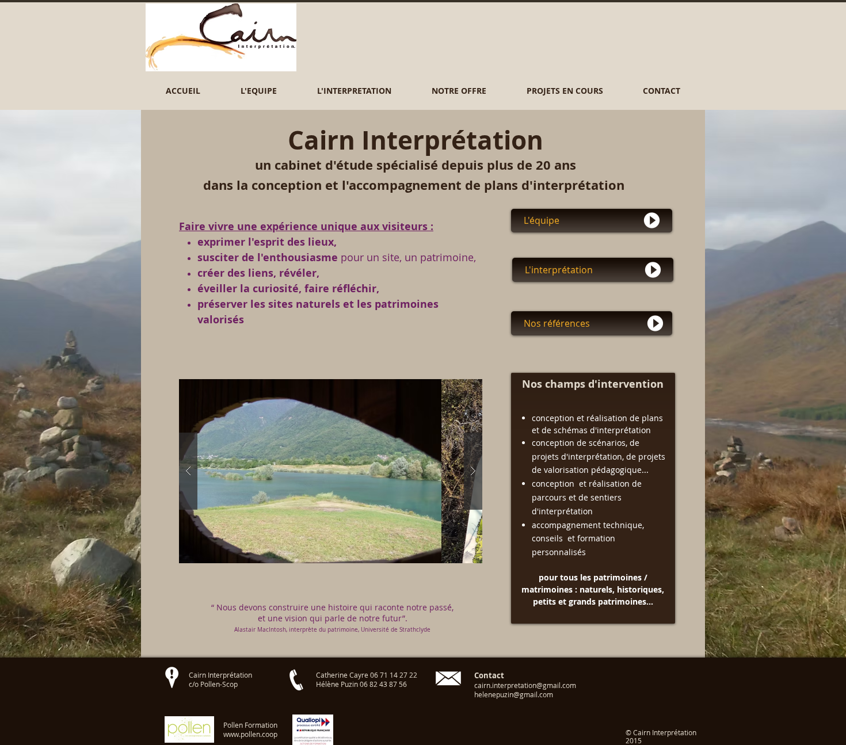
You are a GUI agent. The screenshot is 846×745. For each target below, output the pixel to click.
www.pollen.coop (250, 734)
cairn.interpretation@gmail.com (525, 685)
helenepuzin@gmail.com (513, 694)
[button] (258, 90)
